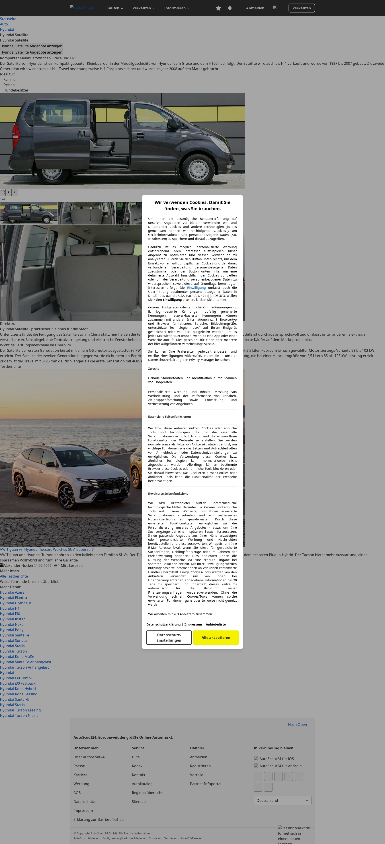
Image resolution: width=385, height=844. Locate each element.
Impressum (193, 624)
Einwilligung (196, 287)
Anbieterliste (216, 624)
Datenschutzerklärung (163, 624)
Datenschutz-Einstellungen (169, 637)
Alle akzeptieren (216, 637)
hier (223, 300)
